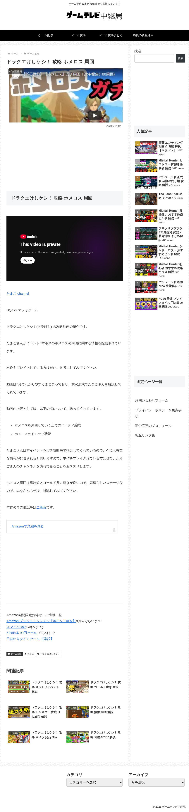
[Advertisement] (64, 156)
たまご (31, 654)
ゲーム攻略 (16, 654)
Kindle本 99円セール (21, 633)
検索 (137, 51)
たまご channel (17, 293)
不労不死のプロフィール (153, 426)
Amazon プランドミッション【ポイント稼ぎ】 (41, 621)
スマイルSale (16, 627)
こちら (41, 507)
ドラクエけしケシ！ (50, 654)
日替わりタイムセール (23, 639)
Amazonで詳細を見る (28, 526)
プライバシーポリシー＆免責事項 (158, 413)
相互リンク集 (145, 435)
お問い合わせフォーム (151, 400)
